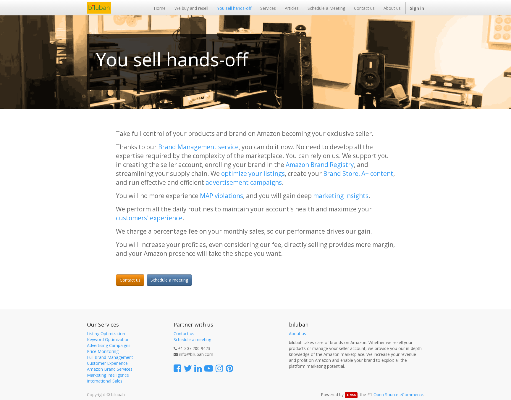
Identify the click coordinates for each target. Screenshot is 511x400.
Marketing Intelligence (108, 375)
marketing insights (340, 196)
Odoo (351, 395)
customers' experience (149, 218)
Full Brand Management (110, 357)
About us (297, 333)
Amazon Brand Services (109, 369)
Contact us (130, 280)
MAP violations (221, 196)
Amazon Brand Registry (320, 164)
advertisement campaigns (244, 182)
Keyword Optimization (108, 339)
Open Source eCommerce (398, 394)
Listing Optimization (106, 333)
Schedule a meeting (169, 280)
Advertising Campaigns (108, 345)
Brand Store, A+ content (358, 173)
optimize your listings (253, 173)
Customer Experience (107, 363)
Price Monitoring (103, 351)
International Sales (104, 381)
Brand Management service (198, 147)
